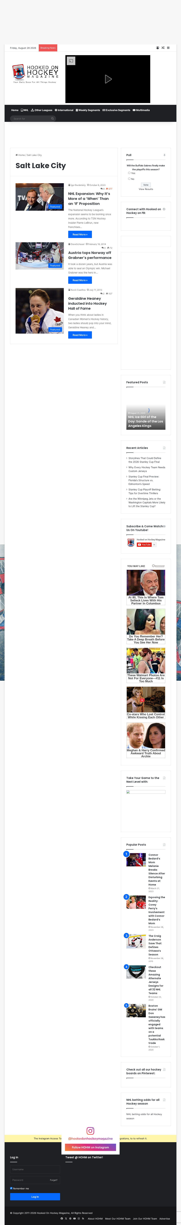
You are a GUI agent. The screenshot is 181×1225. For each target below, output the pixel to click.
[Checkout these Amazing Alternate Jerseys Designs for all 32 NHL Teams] (136, 972)
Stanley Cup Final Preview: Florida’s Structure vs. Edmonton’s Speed (144, 480)
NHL (25, 110)
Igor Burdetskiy (78, 185)
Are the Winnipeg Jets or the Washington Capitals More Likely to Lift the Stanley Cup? (147, 502)
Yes (133, 173)
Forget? (53, 1180)
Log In (35, 1196)
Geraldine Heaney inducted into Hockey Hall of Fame (87, 303)
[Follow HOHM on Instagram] (90, 1133)
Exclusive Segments (117, 110)
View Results (146, 189)
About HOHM (95, 1218)
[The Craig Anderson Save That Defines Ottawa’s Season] (136, 941)
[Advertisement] (90, 133)
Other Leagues (43, 110)
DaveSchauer (77, 244)
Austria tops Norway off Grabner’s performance (90, 255)
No (132, 179)
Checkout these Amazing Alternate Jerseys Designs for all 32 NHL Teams (155, 980)
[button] (107, 79)
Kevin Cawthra (78, 290)
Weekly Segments (89, 110)
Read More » (80, 234)
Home (14, 110)
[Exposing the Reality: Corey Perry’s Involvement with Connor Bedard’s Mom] (136, 902)
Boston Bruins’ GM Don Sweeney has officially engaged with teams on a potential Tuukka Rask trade (156, 1024)
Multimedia (143, 110)
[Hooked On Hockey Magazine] (35, 72)
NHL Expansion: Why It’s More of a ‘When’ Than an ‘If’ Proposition (89, 198)
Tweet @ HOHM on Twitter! (84, 1157)
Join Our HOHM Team (145, 1218)
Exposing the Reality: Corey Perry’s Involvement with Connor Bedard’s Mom (156, 910)
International (65, 110)
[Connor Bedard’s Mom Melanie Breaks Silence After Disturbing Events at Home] (136, 859)
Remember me (20, 1188)
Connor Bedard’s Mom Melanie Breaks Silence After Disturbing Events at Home (156, 869)
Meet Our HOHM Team (117, 1218)
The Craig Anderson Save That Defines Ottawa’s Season (155, 945)
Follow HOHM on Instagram (90, 1147)
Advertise (164, 1218)
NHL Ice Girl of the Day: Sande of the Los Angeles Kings (145, 421)
